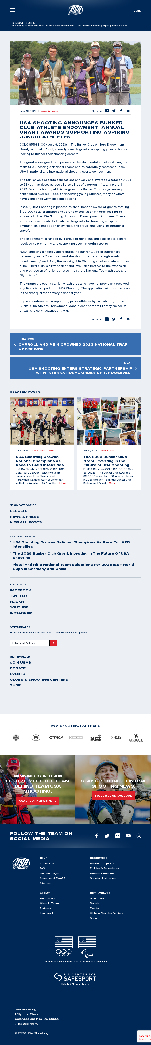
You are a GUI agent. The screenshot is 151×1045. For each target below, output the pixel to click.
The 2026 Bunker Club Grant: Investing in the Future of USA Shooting (71, 555)
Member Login (49, 873)
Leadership (47, 913)
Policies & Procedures (104, 868)
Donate (18, 668)
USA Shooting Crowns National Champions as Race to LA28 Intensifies (71, 544)
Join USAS (20, 662)
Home (13, 23)
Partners (45, 908)
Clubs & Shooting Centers (39, 679)
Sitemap (45, 883)
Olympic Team (49, 903)
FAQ (42, 868)
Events (17, 674)
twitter (18, 596)
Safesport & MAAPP (52, 878)
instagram (21, 613)
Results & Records (102, 873)
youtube (19, 607)
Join (137, 10)
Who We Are (48, 898)
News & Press (49, 111)
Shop (15, 685)
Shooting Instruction (103, 878)
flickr (17, 601)
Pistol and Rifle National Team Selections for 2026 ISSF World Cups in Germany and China (73, 567)
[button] (106, 111)
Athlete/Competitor (102, 863)
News (20, 23)
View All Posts (26, 522)
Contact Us (47, 863)
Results (19, 511)
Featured (29, 23)
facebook (20, 590)
